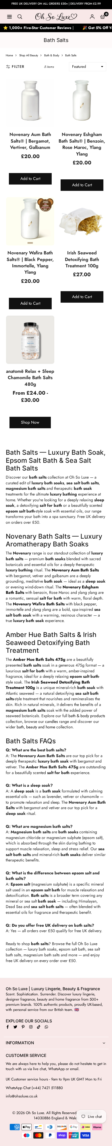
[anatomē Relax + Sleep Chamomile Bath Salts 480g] (30, 340)
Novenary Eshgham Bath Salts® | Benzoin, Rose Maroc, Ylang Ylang (82, 144)
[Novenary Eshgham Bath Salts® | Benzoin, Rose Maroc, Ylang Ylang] (82, 103)
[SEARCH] (20, 16)
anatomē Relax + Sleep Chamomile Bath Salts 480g (30, 377)
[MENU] (9, 16)
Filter (18, 66)
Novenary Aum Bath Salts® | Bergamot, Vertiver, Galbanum (30, 141)
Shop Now (30, 422)
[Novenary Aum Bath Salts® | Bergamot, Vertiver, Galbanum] (30, 103)
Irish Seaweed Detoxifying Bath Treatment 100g (82, 259)
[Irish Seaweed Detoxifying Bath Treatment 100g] (82, 221)
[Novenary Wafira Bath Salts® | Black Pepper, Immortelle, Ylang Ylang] (30, 221)
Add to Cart (30, 178)
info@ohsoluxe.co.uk (22, 1096)
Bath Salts (70, 55)
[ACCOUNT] (92, 16)
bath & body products (86, 716)
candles (51, 721)
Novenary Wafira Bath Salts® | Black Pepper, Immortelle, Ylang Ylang (30, 262)
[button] (102, 16)
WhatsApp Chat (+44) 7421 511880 (34, 1088)
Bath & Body (51, 55)
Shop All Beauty (28, 55)
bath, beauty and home (36, 727)
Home (9, 55)
